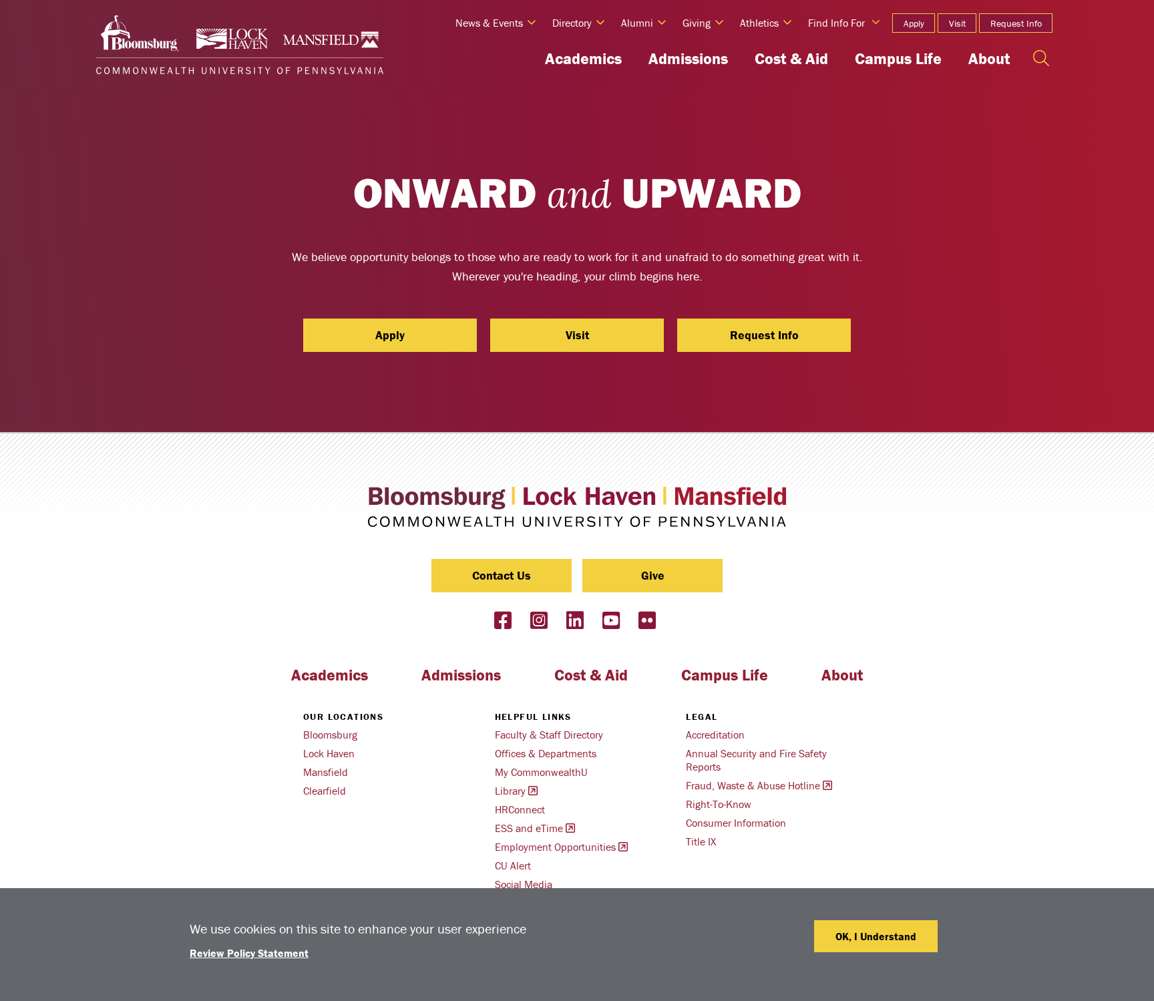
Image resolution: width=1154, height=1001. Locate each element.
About (989, 58)
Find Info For (836, 22)
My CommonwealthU (541, 772)
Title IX (701, 841)
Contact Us (501, 575)
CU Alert (513, 865)
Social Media (523, 884)
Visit (957, 23)
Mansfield (325, 772)
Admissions (688, 58)
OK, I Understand (875, 936)
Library (510, 790)
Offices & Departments (545, 753)
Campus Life (898, 58)
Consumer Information (736, 822)
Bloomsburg (330, 734)
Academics (583, 58)
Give (652, 575)
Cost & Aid (791, 58)
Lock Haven (329, 753)
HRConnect (520, 809)
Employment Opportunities (555, 846)
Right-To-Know (718, 804)
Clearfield (324, 790)
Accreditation (715, 734)
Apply (914, 23)
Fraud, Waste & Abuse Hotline (753, 785)
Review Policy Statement (249, 953)
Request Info (1016, 23)
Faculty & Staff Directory (549, 734)
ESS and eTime (529, 828)
